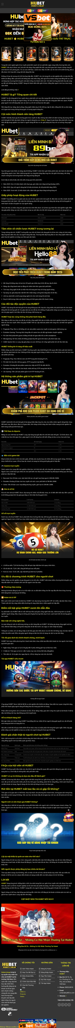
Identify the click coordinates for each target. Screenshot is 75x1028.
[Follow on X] (62, 1004)
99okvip (2, 1027)
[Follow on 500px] (69, 1004)
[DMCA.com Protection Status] (23, 993)
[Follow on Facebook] (59, 1004)
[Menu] (2, 4)
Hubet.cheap (5, 972)
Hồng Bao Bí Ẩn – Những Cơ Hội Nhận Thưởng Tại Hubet (37, 946)
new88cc (14, 1027)
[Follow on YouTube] (65, 1004)
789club (8, 1027)
